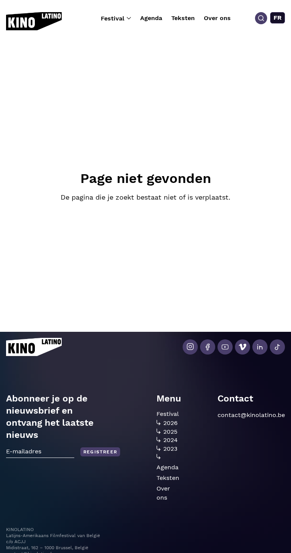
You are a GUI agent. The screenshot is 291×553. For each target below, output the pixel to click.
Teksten (183, 18)
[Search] (261, 18)
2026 (170, 423)
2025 (170, 431)
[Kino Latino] (34, 21)
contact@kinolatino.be (251, 415)
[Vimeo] (242, 347)
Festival (112, 18)
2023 (170, 448)
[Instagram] (190, 347)
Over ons (217, 18)
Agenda (151, 18)
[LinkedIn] (260, 347)
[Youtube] (225, 347)
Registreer (100, 452)
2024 (170, 440)
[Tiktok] (277, 347)
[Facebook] (207, 347)
